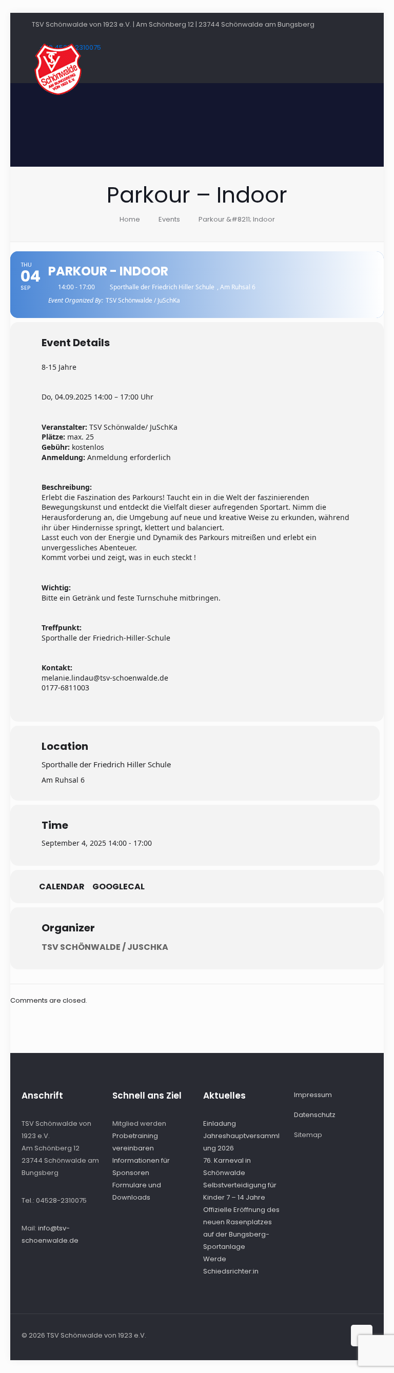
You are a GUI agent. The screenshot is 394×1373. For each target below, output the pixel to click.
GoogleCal (118, 887)
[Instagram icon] (337, 1334)
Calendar (62, 887)
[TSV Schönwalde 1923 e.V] (57, 69)
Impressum (313, 1095)
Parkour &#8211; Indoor (237, 219)
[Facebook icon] (326, 1334)
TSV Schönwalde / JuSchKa (105, 947)
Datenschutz (315, 1115)
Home (130, 219)
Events (169, 219)
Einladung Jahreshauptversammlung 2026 (241, 1136)
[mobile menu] (356, 69)
